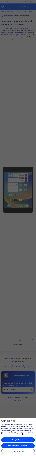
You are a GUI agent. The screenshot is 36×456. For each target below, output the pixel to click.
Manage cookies (18, 451)
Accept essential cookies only (18, 446)
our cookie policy (17, 434)
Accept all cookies (18, 440)
